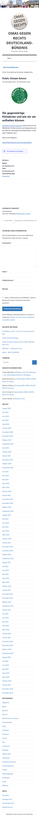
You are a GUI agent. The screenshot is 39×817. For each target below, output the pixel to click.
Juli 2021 (5, 614)
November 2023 (7, 503)
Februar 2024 (6, 491)
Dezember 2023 (7, 499)
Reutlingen (6, 778)
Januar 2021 (6, 637)
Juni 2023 (5, 523)
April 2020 (5, 673)
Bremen (5, 714)
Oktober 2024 (6, 464)
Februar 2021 (6, 633)
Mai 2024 (5, 479)
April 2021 (5, 625)
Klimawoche (5, 176)
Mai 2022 (5, 574)
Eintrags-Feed (7, 799)
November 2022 (7, 551)
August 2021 (6, 610)
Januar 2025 (6, 456)
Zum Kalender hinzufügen (15, 151)
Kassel (4, 738)
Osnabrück (6, 758)
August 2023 (6, 515)
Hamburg (5, 730)
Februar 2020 (6, 681)
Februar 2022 (6, 586)
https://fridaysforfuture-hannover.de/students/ (17, 142)
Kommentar (7, 243)
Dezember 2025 (7, 432)
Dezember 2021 (7, 594)
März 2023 (5, 535)
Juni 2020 (5, 665)
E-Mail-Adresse (8, 280)
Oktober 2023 (6, 507)
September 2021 (7, 606)
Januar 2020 (6, 685)
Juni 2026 (5, 416)
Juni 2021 (5, 618)
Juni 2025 (5, 448)
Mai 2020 (5, 669)
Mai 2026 (5, 420)
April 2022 (5, 578)
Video (4, 781)
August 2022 (6, 562)
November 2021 (7, 598)
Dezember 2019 (7, 689)
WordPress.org (7, 807)
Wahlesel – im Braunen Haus (12, 348)
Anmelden (5, 795)
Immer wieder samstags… (11, 338)
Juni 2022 (5, 570)
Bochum (5, 710)
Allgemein (5, 702)
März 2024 (5, 487)
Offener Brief (6, 754)
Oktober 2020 (6, 649)
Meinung (5, 750)
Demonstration (7, 722)
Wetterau (5, 785)
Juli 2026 (5, 412)
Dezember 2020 (7, 641)
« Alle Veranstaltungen (10, 67)
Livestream (6, 746)
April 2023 (5, 531)
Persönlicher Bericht (9, 762)
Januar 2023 (6, 543)
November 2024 (7, 460)
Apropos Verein (20, 398)
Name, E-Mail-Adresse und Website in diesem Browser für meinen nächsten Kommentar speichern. (19, 300)
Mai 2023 (5, 527)
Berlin (4, 706)
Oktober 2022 (6, 554)
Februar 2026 (6, 428)
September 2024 (7, 467)
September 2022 (7, 558)
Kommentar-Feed (8, 803)
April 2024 (5, 483)
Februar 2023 (6, 539)
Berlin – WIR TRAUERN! (10, 352)
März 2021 (5, 629)
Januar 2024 (6, 495)
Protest (4, 770)
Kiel (3, 742)
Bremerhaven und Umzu (10, 718)
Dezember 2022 (7, 547)
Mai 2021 (5, 622)
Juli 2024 (5, 471)
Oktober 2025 (6, 440)
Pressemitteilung (8, 766)
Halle (4, 726)
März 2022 (5, 582)
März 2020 (5, 677)
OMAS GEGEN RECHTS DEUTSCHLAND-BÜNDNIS (19, 40)
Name (4, 271)
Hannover (5, 734)
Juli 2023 (5, 519)
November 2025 (7, 436)
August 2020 (6, 657)
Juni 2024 (5, 475)
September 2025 (7, 444)
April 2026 (5, 424)
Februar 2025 (6, 452)
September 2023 (7, 511)
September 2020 (7, 653)
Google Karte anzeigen (23, 214)
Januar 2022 (6, 590)
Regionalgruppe (7, 774)
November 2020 (7, 645)
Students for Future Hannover (12, 125)
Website (5, 289)
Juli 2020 (5, 661)
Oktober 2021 (6, 602)
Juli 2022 (5, 566)
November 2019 (7, 693)
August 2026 (6, 408)
